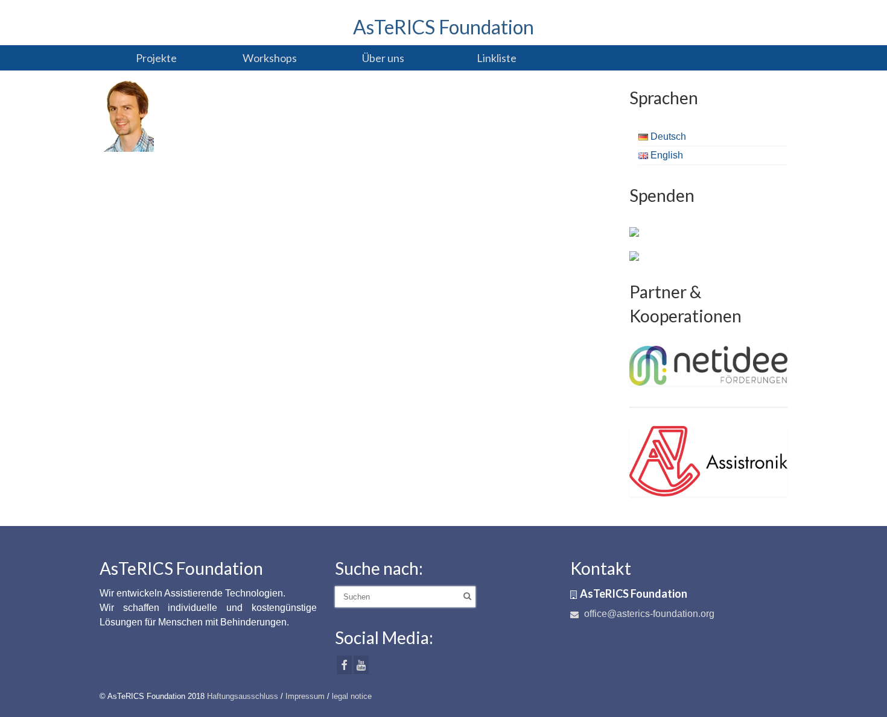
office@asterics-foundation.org (648, 614)
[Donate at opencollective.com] (634, 255)
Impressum (305, 696)
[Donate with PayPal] (634, 231)
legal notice (352, 696)
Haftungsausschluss (242, 696)
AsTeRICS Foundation (443, 27)
